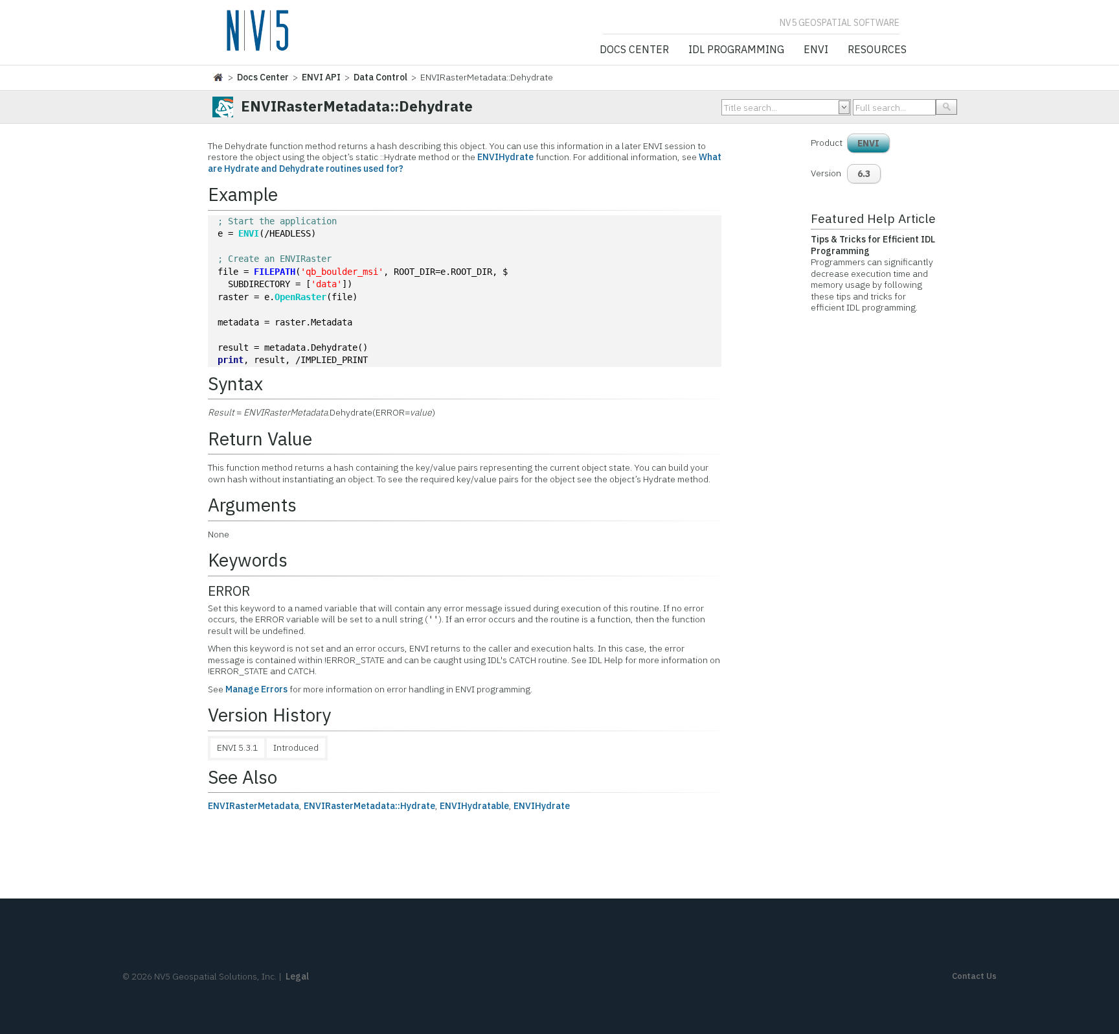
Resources (877, 50)
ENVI (816, 50)
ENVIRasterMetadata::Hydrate (369, 806)
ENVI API (321, 77)
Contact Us (974, 975)
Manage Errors (256, 689)
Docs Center (634, 50)
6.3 (863, 174)
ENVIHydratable (474, 806)
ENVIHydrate (505, 157)
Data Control (380, 77)
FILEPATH (274, 271)
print (230, 360)
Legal (297, 976)
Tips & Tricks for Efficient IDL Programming (873, 245)
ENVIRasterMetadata (253, 806)
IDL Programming (736, 50)
